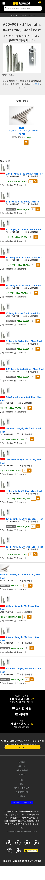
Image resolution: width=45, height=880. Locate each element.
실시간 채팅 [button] (24, 708)
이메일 (23, 714)
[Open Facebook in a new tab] (8, 844)
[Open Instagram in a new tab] (9, 852)
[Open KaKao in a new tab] (31, 852)
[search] (23, 8)
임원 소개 (21, 766)
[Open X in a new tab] (18, 844)
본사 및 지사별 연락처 (18, 702)
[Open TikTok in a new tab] (18, 852)
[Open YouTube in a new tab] (27, 844)
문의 (37, 84)
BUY (35, 181)
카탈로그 (21, 796)
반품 (21, 784)
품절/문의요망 (11, 209)
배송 (21, 780)
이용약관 (29, 831)
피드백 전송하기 (22, 792)
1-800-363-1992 (20, 699)
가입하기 (22, 747)
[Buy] (26, 142)
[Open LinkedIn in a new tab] (36, 844)
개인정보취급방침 (12, 831)
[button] (20, 699)
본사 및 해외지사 (22, 770)
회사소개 (21, 762)
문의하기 (32, 15)
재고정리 (2, 173)
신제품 (22, 127)
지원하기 (20, 803)
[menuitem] (4, 3)
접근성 (35, 831)
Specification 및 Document (14, 185)
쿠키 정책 (22, 831)
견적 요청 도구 (20, 724)
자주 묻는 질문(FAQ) (21, 788)
